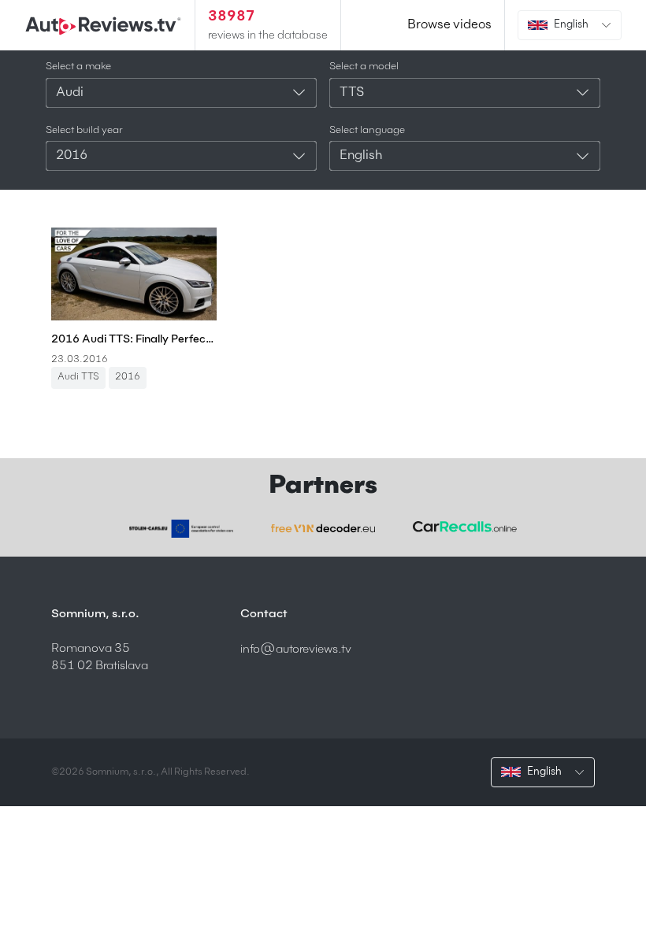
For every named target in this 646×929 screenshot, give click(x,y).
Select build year (84, 130)
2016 (127, 377)
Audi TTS (78, 377)
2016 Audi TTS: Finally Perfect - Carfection (134, 339)
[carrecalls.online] (465, 527)
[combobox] (181, 93)
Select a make (78, 66)
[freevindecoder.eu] (323, 528)
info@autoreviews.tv (295, 649)
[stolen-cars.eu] (181, 528)
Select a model (364, 66)
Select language (367, 130)
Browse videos (449, 25)
